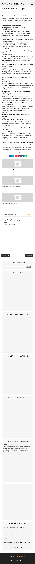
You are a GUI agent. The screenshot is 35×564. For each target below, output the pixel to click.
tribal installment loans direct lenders (14, 531)
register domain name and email (11, 186)
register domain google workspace (13, 534)
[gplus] (17, 560)
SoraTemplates (21, 556)
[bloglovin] (20, 560)
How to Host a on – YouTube (16, 103)
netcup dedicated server (9, 203)
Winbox (5, 445)
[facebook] (11, 560)
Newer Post (5, 255)
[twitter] (14, 560)
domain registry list (8, 169)
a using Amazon (15, 28)
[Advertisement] (17, 292)
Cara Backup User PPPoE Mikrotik (13, 548)
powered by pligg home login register (14, 527)
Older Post (29, 255)
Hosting (19, 12)
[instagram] (23, 560)
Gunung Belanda (13, 3)
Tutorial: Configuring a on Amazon (17, 39)
